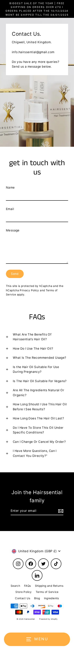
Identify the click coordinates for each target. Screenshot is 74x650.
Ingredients (51, 598)
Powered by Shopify (48, 619)
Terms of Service (47, 591)
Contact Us (22, 598)
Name (10, 187)
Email (10, 209)
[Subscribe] (60, 511)
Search (15, 585)
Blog (37, 598)
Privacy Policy (29, 290)
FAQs (27, 585)
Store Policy (23, 591)
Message (13, 230)
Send (15, 274)
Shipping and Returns (49, 585)
